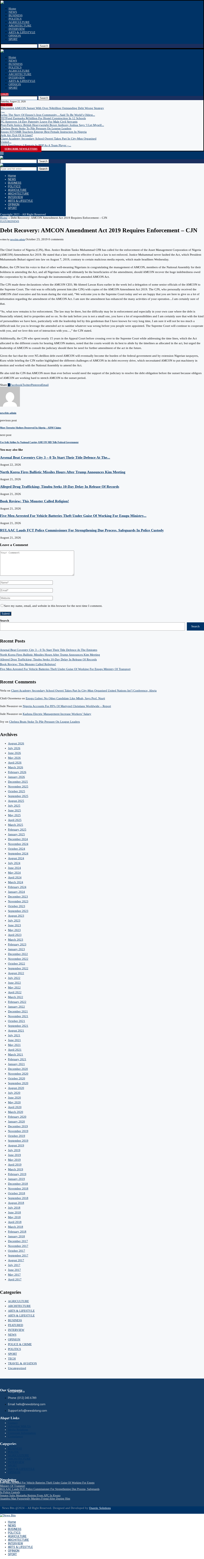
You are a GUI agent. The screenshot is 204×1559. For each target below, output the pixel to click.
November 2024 (18, 844)
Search (44, 45)
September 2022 (18, 968)
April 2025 (15, 820)
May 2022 (14, 987)
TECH (12, 1358)
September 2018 (18, 1198)
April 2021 (15, 1049)
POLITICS (15, 18)
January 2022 (16, 1006)
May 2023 (14, 930)
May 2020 (14, 1102)
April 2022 (15, 992)
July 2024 (14, 863)
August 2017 (16, 1260)
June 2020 (14, 1097)
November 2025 (18, 786)
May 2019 (14, 1159)
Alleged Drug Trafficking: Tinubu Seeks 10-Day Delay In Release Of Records (59, 487)
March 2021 (15, 1054)
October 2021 (16, 1021)
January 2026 (16, 777)
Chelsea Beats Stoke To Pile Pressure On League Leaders (36, 128)
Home (12, 8)
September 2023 (18, 911)
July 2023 (14, 920)
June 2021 (14, 1040)
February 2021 (17, 1059)
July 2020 (14, 1092)
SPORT (13, 39)
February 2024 (17, 887)
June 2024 (14, 867)
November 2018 (18, 1188)
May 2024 (14, 872)
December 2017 (18, 1241)
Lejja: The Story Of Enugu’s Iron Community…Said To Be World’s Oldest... (48, 114)
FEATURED (15, 1325)
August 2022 (16, 973)
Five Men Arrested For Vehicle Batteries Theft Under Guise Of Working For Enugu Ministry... (73, 516)
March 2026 (15, 767)
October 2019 (16, 1135)
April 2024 (15, 877)
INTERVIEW (17, 29)
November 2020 (18, 1073)
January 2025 (16, 834)
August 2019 (16, 1145)
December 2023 (18, 896)
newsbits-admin (17, 239)
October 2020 (16, 1078)
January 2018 (16, 1236)
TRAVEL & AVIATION (22, 1363)
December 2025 (18, 781)
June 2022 (14, 982)
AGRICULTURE (19, 22)
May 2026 (14, 757)
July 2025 (14, 805)
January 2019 (16, 1179)
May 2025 (14, 815)
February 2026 (17, 772)
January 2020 (16, 1121)
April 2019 (15, 1164)
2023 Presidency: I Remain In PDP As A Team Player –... (36, 145)
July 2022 (14, 978)
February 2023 (17, 944)
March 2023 (15, 939)
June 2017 (14, 1269)
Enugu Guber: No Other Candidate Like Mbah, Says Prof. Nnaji (65, 698)
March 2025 (15, 824)
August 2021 (16, 1030)
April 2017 (15, 1279)
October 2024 (16, 848)
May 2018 (14, 1217)
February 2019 (17, 1174)
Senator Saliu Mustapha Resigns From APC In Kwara (30, 1495)
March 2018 (15, 1226)
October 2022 (16, 963)
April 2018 (15, 1222)
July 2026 (14, 748)
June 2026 (14, 753)
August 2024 (16, 858)
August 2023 (16, 915)
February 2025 (17, 829)
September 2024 (18, 853)
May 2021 (14, 1045)
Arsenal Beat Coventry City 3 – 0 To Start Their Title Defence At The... (55, 457)
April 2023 (15, 934)
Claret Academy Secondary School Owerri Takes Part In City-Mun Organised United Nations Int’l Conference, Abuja (84, 690)
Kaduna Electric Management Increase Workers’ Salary (57, 713)
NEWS (13, 12)
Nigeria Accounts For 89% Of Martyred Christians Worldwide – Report (67, 706)
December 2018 (18, 1183)
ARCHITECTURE (20, 25)
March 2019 (15, 1169)
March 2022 (15, 997)
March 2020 (15, 1112)
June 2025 (14, 810)
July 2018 (14, 1207)
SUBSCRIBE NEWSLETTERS (21, 149)
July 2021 (14, 1035)
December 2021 (18, 1011)
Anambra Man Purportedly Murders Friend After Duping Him (35, 1498)
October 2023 (16, 906)
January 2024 (16, 891)
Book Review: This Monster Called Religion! (34, 501)
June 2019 (14, 1155)
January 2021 (16, 1064)
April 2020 (15, 1107)
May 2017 (14, 1274)
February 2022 (17, 1001)
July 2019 (14, 1150)
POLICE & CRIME (20, 1344)
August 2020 (16, 1088)
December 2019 (18, 1126)
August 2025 (16, 800)
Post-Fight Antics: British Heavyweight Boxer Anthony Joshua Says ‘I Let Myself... (52, 125)
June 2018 (14, 1212)
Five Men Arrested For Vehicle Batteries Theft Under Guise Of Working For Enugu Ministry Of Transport (65, 669)
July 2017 (14, 1265)
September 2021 (18, 1025)
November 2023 (18, 901)
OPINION (15, 35)
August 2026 (16, 743)
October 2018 (16, 1193)
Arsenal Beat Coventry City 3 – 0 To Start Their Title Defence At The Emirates (48, 649)
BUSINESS (16, 15)
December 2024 (18, 839)
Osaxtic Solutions (100, 1508)
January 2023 (16, 949)
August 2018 (16, 1202)
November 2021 (18, 1016)
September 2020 (18, 1083)
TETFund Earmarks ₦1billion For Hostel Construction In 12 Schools (43, 118)
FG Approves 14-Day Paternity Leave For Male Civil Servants (39, 121)
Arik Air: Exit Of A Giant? (17, 135)
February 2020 (17, 1116)
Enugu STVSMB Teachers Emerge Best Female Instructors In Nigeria (44, 131)
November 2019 (18, 1131)
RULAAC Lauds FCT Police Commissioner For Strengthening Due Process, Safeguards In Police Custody (82, 530)
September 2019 (18, 1140)
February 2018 (17, 1231)
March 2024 (15, 882)
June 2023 (14, 925)
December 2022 (18, 954)
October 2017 (16, 1250)
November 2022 (18, 958)
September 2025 (18, 796)
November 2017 (18, 1246)
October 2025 (16, 791)
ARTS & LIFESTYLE (22, 32)
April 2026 (15, 762)
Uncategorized (17, 1368)
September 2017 (18, 1255)
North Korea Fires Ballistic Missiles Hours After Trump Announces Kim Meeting (62, 472)
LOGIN (5, 94)
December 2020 (18, 1068)
